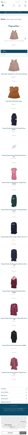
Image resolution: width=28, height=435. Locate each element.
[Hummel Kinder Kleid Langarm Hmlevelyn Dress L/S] (14, 255)
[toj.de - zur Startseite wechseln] (7, 2)
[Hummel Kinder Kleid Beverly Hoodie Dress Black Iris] (14, 119)
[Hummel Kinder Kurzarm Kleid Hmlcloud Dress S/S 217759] (14, 147)
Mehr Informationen (14, 428)
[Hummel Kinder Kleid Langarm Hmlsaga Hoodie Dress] (14, 201)
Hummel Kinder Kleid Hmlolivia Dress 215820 (14, 345)
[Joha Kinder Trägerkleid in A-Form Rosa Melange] (14, 35)
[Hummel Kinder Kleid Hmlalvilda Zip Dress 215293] (14, 282)
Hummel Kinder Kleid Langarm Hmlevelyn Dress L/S (14, 265)
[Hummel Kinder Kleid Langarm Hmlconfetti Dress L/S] (14, 309)
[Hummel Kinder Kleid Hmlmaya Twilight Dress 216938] (14, 174)
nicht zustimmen (8, 424)
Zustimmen (10, 432)
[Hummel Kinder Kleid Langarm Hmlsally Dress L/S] (14, 364)
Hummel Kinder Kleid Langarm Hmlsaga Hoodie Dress (14, 210)
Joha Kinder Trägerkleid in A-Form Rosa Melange (14, 40)
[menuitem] (25, 5)
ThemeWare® (22, 410)
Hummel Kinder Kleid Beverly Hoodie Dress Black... (14, 129)
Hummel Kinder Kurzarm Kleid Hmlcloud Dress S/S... (14, 156)
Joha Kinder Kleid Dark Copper (14, 101)
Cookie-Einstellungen (14, 405)
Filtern (4, 51)
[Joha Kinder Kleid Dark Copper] (14, 92)
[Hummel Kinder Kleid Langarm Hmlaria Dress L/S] (14, 228)
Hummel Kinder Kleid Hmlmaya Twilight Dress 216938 (14, 183)
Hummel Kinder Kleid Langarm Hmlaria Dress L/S (14, 236)
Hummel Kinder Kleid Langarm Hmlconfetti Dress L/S (14, 319)
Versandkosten (20, 408)
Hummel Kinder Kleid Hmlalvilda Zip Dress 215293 (14, 292)
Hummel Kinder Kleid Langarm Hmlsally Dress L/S (14, 373)
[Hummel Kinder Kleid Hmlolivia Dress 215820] (14, 336)
